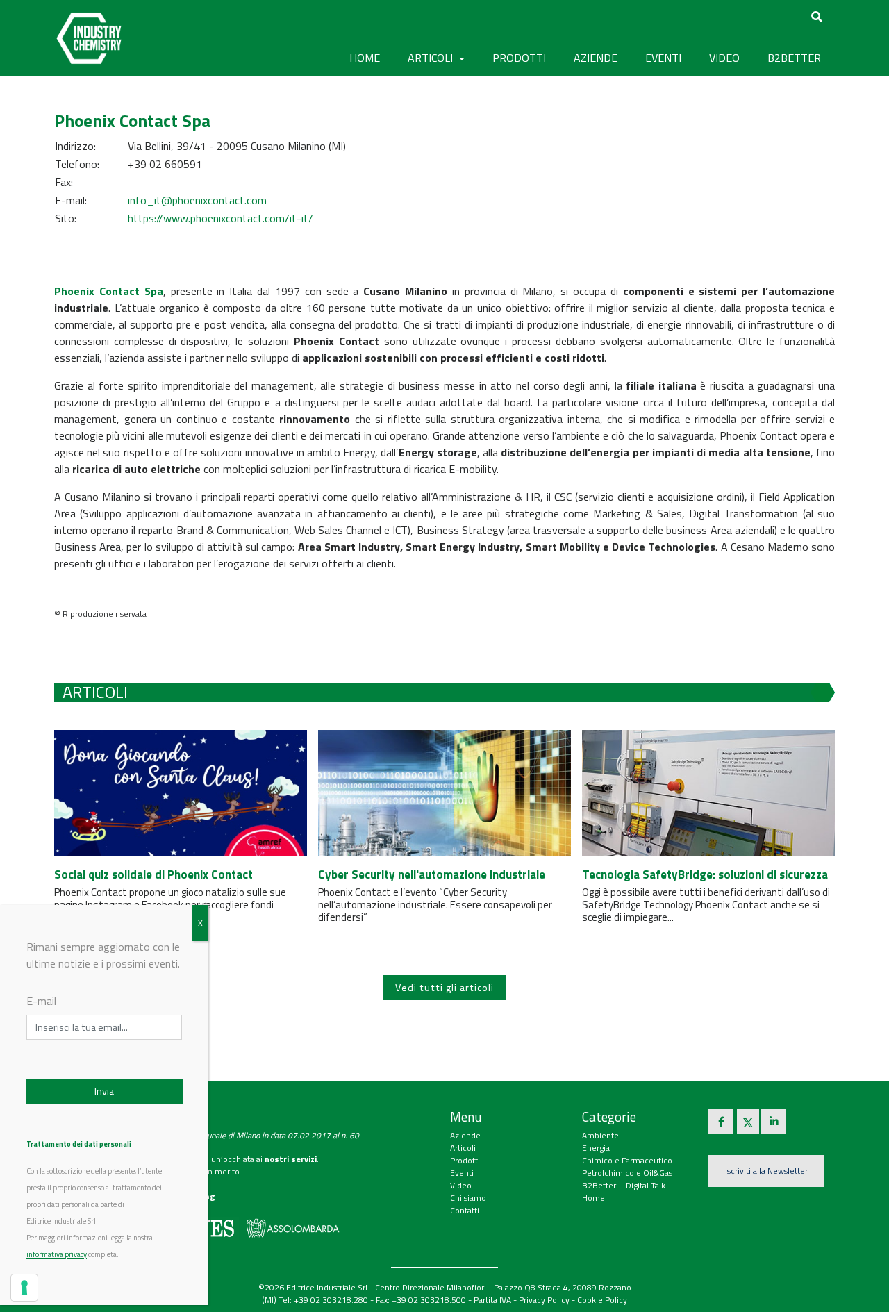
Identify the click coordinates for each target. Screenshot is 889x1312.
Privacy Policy (544, 1299)
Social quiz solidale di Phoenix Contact (153, 874)
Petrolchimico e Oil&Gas (627, 1172)
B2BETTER (794, 57)
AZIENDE (595, 57)
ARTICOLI (432, 57)
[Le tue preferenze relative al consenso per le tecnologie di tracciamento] (24, 1287)
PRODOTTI (519, 57)
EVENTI (663, 57)
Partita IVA (492, 1299)
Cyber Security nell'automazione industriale (431, 874)
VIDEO (724, 57)
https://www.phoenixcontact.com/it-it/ (220, 218)
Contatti (464, 1210)
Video (461, 1185)
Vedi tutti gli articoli (444, 987)
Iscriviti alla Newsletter (766, 1170)
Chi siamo (468, 1197)
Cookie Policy (602, 1299)
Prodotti (465, 1160)
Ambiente (600, 1135)
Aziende (465, 1135)
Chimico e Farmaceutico (627, 1160)
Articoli (463, 1147)
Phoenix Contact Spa (108, 291)
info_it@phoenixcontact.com (197, 200)
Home (364, 57)
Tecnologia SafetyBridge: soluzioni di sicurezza (705, 874)
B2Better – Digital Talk (623, 1185)
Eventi (462, 1172)
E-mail (41, 1001)
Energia (596, 1147)
